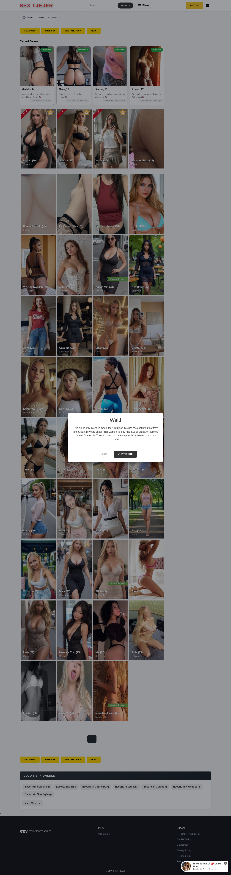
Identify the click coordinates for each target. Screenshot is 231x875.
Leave (103, 454)
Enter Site (126, 454)
